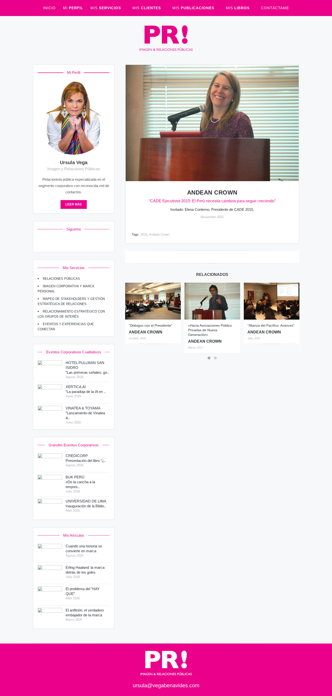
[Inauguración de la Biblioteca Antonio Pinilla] (50, 507)
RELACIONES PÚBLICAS (61, 278)
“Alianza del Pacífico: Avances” (271, 325)
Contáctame (275, 8)
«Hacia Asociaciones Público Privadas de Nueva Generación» (210, 330)
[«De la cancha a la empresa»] (50, 483)
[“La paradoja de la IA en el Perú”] (50, 392)
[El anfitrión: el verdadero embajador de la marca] (50, 616)
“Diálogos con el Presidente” (150, 325)
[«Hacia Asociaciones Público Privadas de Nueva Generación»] (212, 301)
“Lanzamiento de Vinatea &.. (85, 413)
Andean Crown (212, 192)
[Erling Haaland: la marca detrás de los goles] (50, 573)
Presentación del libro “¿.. (86, 458)
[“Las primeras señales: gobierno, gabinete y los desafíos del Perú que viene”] (50, 368)
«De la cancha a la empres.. (80, 482)
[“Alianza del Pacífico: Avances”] (271, 301)
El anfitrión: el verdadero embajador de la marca (85, 612)
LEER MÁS (73, 204)
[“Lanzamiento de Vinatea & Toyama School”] (50, 414)
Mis (105, 8)
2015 (143, 234)
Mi (73, 8)
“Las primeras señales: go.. (87, 367)
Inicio (49, 8)
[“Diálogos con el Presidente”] (153, 301)
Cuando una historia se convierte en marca (84, 548)
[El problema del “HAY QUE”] (50, 594)
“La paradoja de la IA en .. (86, 389)
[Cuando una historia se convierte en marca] (50, 552)
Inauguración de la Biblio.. (86, 503)
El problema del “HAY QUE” (83, 591)
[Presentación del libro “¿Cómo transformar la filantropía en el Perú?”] (50, 461)
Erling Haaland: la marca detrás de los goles (85, 569)
